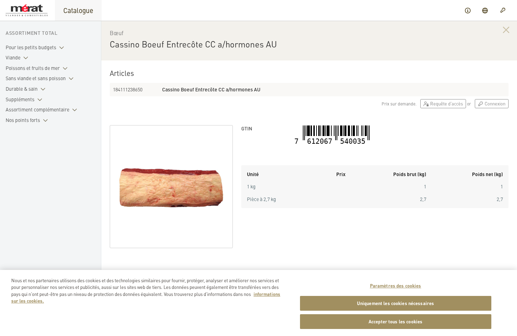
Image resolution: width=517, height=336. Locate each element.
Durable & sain (22, 88)
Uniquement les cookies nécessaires (395, 303)
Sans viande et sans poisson (36, 78)
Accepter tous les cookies (395, 321)
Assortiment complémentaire (37, 109)
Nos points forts (23, 119)
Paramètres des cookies (395, 285)
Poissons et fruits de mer (33, 67)
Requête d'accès (446, 103)
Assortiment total (32, 32)
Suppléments (20, 99)
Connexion (494, 103)
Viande (13, 57)
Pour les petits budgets (31, 47)
